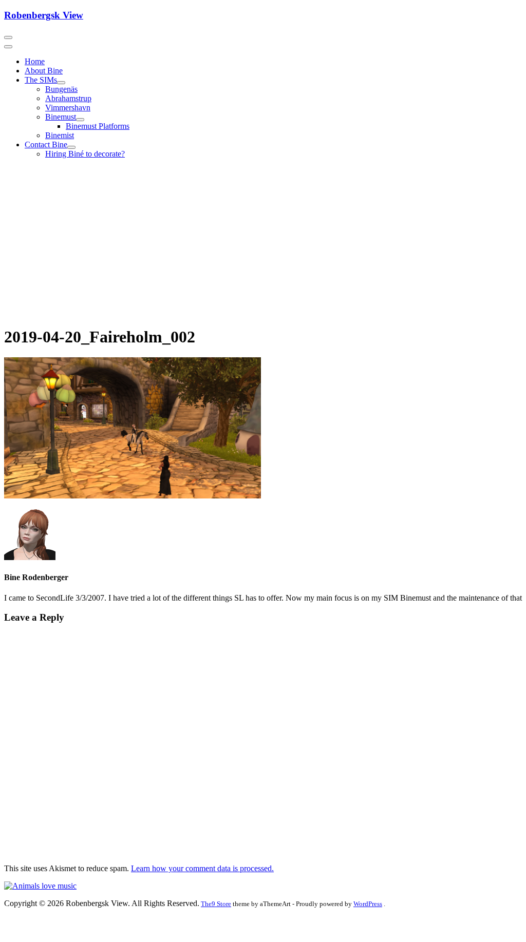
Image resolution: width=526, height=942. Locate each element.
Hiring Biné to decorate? (85, 153)
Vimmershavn (67, 107)
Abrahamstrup (68, 98)
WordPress (367, 904)
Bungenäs (61, 89)
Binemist (59, 135)
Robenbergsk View (43, 15)
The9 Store (216, 904)
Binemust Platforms (97, 126)
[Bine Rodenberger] (40, 885)
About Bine (44, 70)
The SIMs (41, 79)
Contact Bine (46, 144)
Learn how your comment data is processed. (202, 868)
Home (35, 61)
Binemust (60, 116)
